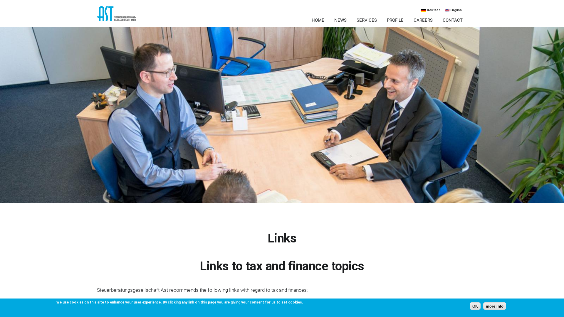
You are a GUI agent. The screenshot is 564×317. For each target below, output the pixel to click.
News (340, 20)
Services (367, 20)
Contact (453, 20)
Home (318, 20)
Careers (423, 20)
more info (494, 306)
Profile (395, 20)
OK (475, 306)
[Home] (147, 16)
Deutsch (433, 10)
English (455, 10)
